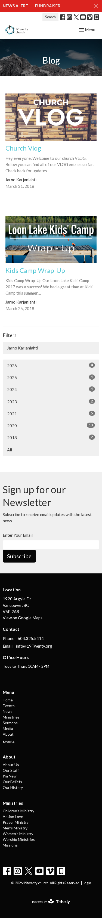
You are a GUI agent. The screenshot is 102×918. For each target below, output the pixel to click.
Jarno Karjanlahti (22, 347)
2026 (50, 365)
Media (8, 728)
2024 (50, 389)
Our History (13, 787)
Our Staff (11, 770)
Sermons (10, 722)
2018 (50, 437)
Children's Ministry (18, 810)
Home (8, 700)
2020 (50, 425)
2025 (50, 377)
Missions (10, 845)
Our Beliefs (12, 781)
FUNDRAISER (47, 5)
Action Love (13, 816)
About (8, 734)
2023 (50, 401)
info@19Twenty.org (34, 646)
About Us (11, 764)
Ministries (11, 717)
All (9, 449)
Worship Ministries (19, 839)
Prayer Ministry (16, 822)
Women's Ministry (18, 833)
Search (50, 17)
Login (87, 883)
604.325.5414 (31, 638)
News (8, 711)
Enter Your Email (18, 535)
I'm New (10, 776)
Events (9, 705)
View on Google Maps (22, 617)
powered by (48, 906)
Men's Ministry (15, 828)
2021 (50, 413)
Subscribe (19, 556)
